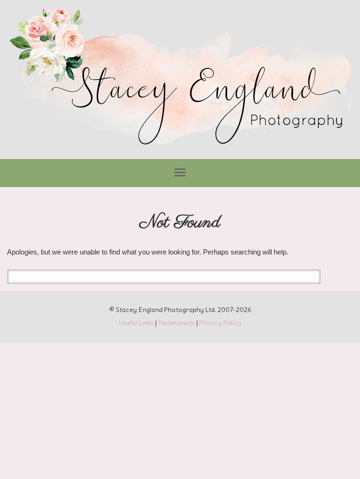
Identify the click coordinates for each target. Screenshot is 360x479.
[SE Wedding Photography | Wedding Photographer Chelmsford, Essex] (180, 77)
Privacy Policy (220, 323)
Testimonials (176, 323)
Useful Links (136, 323)
